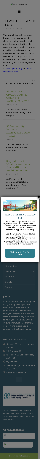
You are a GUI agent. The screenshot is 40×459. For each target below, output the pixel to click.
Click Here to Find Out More (20, 253)
